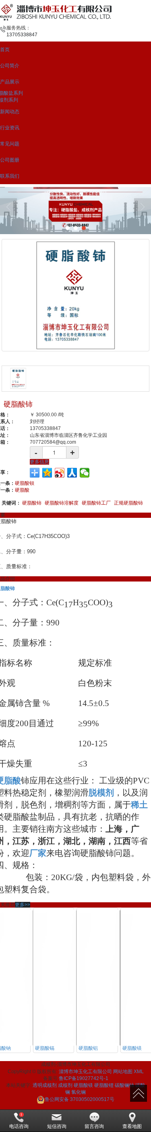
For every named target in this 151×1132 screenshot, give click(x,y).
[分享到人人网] (72, 473)
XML (139, 1071)
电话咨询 (19, 1126)
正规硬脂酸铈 (128, 503)
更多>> (22, 905)
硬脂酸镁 (83, 1085)
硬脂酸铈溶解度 (62, 503)
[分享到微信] (85, 473)
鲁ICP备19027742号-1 (83, 1078)
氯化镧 (78, 1092)
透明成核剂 (45, 1085)
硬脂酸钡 (24, 483)
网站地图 (122, 1071)
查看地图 (132, 1126)
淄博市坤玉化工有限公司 (85, 1071)
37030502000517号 (79, 1099)
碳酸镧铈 (124, 1085)
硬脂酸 (22, 490)
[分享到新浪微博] (60, 473)
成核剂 (65, 1085)
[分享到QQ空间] (47, 473)
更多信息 (39, 462)
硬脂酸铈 (31, 503)
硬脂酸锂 (104, 1085)
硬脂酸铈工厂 (96, 503)
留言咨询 (94, 1126)
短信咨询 (56, 1126)
